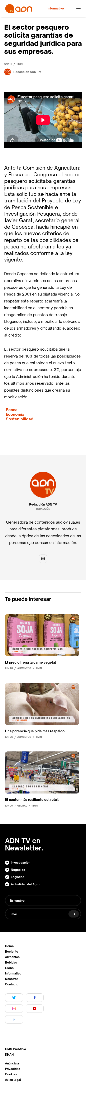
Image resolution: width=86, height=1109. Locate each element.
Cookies (11, 1074)
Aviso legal (13, 1079)
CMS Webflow (15, 1049)
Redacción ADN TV (43, 504)
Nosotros (11, 978)
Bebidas (11, 962)
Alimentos (12, 957)
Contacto (11, 984)
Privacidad (12, 1068)
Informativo (13, 973)
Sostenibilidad (19, 419)
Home (9, 946)
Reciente (11, 951)
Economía (15, 414)
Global (9, 967)
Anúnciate (12, 1063)
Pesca (12, 410)
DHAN (9, 1054)
